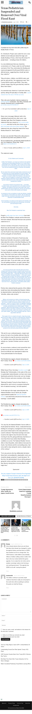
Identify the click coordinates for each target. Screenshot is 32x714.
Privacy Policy (11, 703)
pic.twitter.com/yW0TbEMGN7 (10, 105)
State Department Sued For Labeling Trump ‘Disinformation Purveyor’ (25, 493)
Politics (16, 479)
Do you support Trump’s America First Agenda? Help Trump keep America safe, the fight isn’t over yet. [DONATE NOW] (16, 475)
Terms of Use (20, 703)
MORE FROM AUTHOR (24, 516)
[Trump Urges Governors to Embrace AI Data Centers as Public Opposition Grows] (16, 522)
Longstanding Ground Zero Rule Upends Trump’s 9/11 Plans (14, 650)
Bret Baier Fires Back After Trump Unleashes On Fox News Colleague (14, 660)
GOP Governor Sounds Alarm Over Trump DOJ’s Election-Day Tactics (16, 655)
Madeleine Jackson (7, 22)
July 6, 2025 (26, 148)
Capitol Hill (24, 525)
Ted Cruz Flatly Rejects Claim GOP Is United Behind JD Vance (15, 645)
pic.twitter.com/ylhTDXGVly (11, 415)
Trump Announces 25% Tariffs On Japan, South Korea (7, 491)
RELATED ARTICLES (7, 516)
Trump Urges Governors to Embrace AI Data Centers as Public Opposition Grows (15, 529)
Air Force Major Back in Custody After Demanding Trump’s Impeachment (26, 529)
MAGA (7, 479)
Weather (25, 479)
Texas (20, 479)
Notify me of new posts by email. (11, 637)
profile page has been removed (15, 215)
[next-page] (17, 535)
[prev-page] (15, 535)
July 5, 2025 (25, 419)
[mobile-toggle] (2, 2)
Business (14, 525)
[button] (29, 2)
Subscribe (27, 703)
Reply (7, 571)
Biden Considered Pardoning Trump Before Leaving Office (16, 663)
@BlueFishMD (5, 101)
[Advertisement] (16, 682)
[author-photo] (16, 505)
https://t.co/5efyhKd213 (10, 144)
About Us (4, 703)
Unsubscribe (16, 705)
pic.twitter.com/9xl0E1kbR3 (22, 360)
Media (11, 479)
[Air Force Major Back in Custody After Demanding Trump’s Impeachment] (26, 522)
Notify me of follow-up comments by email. (14, 635)
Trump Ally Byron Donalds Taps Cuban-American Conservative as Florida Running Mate (5, 529)
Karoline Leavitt (23, 370)
